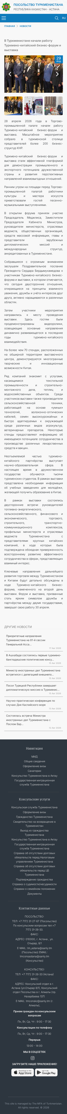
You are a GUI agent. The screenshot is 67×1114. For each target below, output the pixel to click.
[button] (9, 74)
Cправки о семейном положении (34, 888)
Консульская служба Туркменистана (34, 807)
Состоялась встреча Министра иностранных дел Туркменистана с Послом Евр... (28, 720)
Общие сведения (34, 761)
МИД (34, 756)
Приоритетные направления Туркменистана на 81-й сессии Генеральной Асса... (25, 640)
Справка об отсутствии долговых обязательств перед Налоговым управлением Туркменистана (34, 857)
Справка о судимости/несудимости (34, 884)
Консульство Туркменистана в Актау (35, 775)
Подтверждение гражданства (34, 879)
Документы (34, 893)
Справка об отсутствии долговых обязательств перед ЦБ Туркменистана (34, 870)
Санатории (34, 770)
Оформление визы (34, 766)
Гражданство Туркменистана (34, 816)
